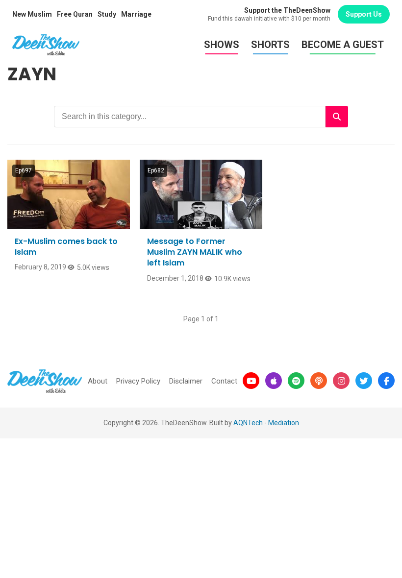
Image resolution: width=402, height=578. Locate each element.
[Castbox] (318, 380)
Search (337, 116)
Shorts (270, 44)
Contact (224, 381)
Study (107, 14)
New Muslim (32, 14)
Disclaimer (185, 381)
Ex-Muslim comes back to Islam (66, 247)
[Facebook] (386, 380)
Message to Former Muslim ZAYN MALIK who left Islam (194, 252)
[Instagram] (341, 380)
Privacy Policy (138, 381)
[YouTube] (251, 380)
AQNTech (248, 423)
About (97, 381)
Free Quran (75, 14)
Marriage (136, 14)
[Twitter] (363, 380)
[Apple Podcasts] (273, 380)
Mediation (283, 423)
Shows (221, 44)
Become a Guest (343, 44)
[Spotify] (296, 380)
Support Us (364, 14)
